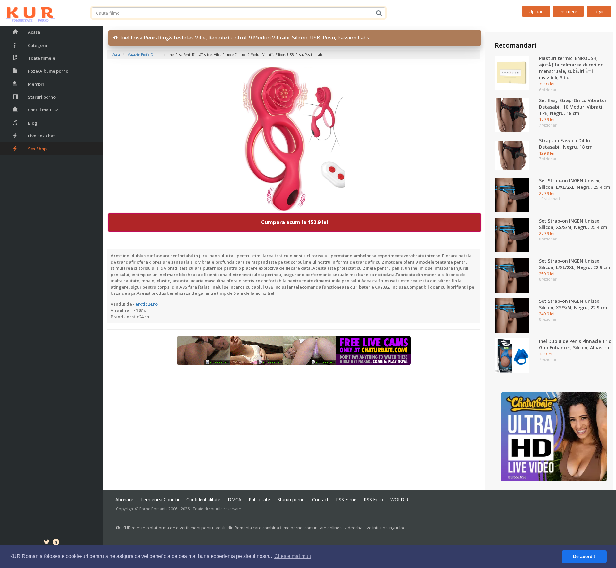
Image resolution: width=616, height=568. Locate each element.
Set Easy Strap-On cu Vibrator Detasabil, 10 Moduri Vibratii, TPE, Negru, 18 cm (573, 106)
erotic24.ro (146, 304)
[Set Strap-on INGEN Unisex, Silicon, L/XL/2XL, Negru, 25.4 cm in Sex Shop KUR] (512, 194)
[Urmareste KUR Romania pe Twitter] (47, 543)
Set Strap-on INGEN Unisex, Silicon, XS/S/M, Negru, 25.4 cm (573, 224)
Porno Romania (153, 508)
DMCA (234, 499)
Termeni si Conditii (160, 499)
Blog (32, 123)
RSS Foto (373, 499)
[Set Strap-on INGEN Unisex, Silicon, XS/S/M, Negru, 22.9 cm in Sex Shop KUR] (512, 315)
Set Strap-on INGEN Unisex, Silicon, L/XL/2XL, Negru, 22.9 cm (574, 264)
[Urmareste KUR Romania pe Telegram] (56, 543)
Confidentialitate (203, 499)
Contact (320, 499)
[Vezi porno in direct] (294, 350)
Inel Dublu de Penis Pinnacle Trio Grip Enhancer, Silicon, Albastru (575, 344)
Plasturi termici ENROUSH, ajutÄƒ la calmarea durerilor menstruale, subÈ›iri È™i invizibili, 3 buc (571, 68)
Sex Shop (37, 149)
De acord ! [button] (584, 556)
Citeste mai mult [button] (292, 556)
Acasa (34, 32)
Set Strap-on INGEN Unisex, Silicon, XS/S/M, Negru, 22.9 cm (573, 304)
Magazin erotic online (144, 54)
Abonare (124, 499)
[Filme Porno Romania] (27, 13)
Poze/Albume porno (48, 71)
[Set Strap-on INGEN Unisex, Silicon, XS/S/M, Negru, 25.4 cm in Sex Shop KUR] (512, 234)
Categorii (37, 45)
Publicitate (259, 499)
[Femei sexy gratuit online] (554, 436)
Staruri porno (42, 97)
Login (599, 11)
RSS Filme (346, 499)
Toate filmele (41, 58)
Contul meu (39, 110)
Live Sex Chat (41, 136)
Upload (536, 11)
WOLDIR (399, 499)
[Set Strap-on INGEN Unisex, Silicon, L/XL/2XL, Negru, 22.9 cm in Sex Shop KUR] (512, 275)
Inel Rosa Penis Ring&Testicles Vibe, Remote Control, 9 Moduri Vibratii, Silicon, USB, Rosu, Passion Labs (243, 37)
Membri (36, 84)
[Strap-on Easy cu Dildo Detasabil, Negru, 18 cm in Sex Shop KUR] (512, 154)
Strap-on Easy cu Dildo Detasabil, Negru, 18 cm (566, 143)
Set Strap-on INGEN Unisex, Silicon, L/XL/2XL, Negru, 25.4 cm (574, 184)
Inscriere (568, 11)
